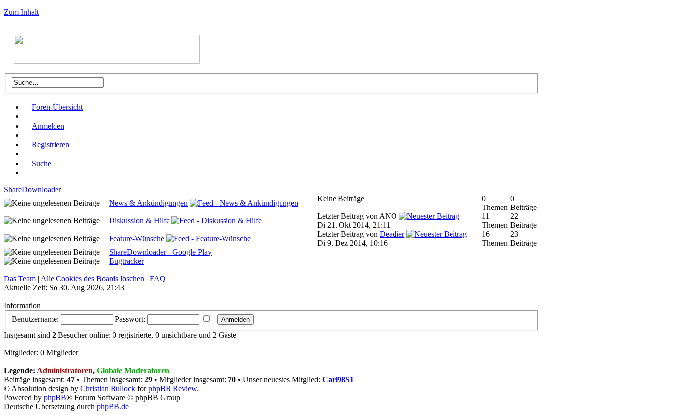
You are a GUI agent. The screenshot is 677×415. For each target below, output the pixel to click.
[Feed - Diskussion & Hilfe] (216, 220)
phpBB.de (113, 406)
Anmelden (48, 126)
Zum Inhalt (21, 12)
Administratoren (65, 370)
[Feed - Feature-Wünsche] (208, 238)
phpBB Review (172, 388)
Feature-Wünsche (136, 238)
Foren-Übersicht (57, 107)
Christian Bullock (107, 388)
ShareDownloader (32, 189)
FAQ (158, 279)
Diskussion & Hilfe (139, 220)
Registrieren (50, 144)
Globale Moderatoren (133, 370)
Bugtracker (126, 261)
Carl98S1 (338, 379)
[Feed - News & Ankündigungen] (244, 203)
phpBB (55, 397)
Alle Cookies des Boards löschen (92, 279)
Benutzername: (35, 319)
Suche (41, 163)
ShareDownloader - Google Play (160, 252)
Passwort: (130, 319)
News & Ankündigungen (148, 203)
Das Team (20, 279)
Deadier (392, 234)
